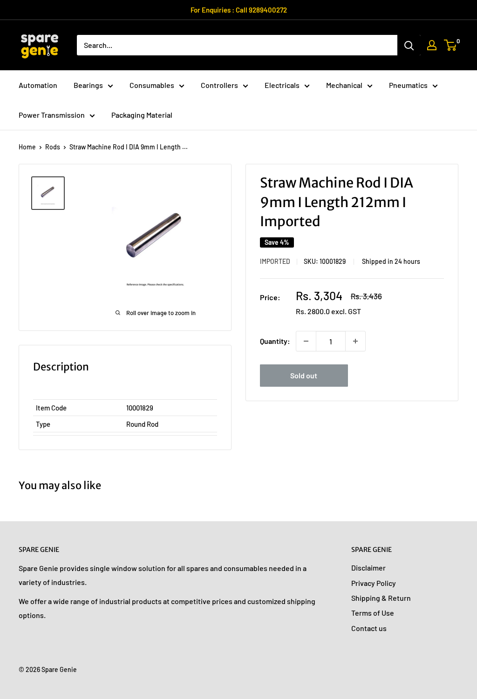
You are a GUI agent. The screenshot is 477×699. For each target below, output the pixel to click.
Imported (275, 261)
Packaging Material (141, 114)
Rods (52, 147)
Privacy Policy (373, 582)
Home (27, 147)
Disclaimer (368, 567)
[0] (451, 45)
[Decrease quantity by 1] (306, 341)
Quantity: (275, 340)
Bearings (88, 85)
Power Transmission (52, 114)
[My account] (431, 45)
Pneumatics (408, 85)
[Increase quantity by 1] (355, 341)
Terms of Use (372, 612)
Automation (38, 85)
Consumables (151, 85)
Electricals (282, 85)
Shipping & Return (381, 597)
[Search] (409, 45)
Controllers (219, 85)
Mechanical (344, 85)
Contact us (369, 628)
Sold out (303, 375)
